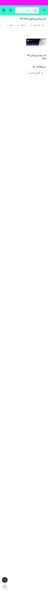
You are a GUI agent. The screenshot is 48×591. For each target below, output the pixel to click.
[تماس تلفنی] (4, 579)
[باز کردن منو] (44, 10)
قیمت (11, 25)
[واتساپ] (4, 586)
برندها (23, 25)
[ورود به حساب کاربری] (11, 10)
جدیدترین (37, 25)
